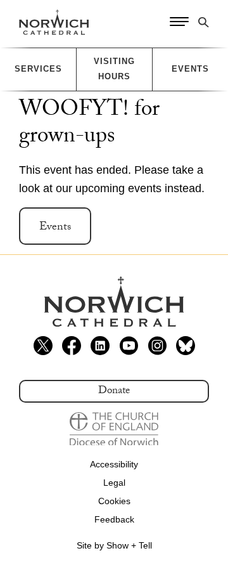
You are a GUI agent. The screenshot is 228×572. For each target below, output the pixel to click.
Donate (114, 391)
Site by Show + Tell (114, 545)
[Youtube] (128, 345)
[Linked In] (100, 345)
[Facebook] (71, 345)
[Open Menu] (179, 22)
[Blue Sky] (185, 345)
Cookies (114, 501)
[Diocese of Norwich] (114, 429)
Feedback (114, 519)
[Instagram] (157, 345)
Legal (114, 483)
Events (55, 228)
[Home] (54, 22)
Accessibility (114, 464)
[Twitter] (43, 345)
